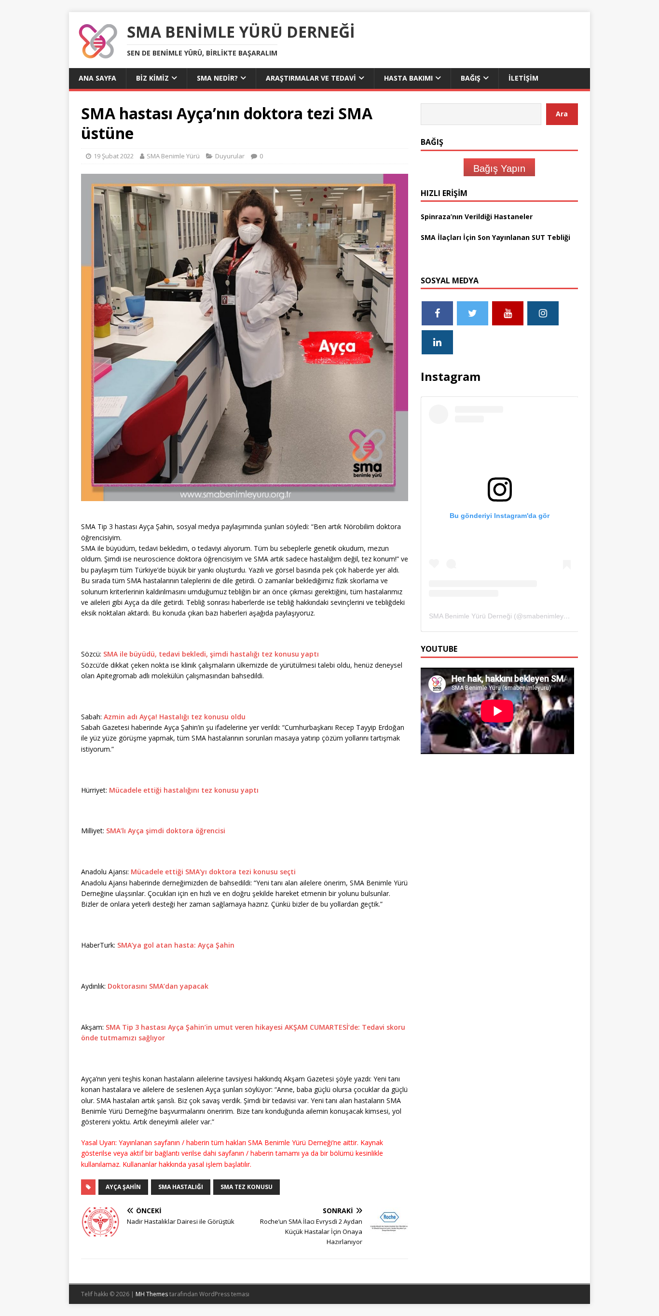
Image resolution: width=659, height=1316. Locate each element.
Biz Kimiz (152, 78)
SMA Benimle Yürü (173, 156)
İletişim (523, 78)
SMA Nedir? (217, 78)
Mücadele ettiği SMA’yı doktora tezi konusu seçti (213, 871)
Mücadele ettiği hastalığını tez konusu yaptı (184, 790)
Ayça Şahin (123, 1187)
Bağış (471, 78)
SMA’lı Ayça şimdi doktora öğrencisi (165, 830)
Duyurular (230, 156)
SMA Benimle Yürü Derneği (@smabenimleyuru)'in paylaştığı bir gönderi (539, 616)
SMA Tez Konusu (246, 1187)
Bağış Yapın (499, 168)
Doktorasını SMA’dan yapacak (158, 986)
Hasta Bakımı (408, 78)
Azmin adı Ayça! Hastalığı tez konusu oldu (175, 716)
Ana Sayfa (97, 78)
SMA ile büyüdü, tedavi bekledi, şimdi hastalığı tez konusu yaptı (211, 653)
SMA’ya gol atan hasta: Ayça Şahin (175, 945)
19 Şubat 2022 (114, 156)
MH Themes (152, 1294)
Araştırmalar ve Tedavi (311, 78)
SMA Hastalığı (180, 1187)
